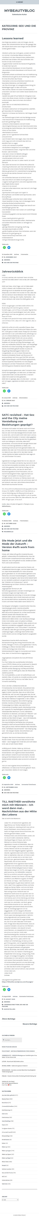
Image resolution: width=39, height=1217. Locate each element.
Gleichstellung (9, 1009)
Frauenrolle (8, 531)
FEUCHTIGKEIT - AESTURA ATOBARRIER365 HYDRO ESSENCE (18, 1051)
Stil (3, 1176)
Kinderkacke (5, 1139)
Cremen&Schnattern (11, 1004)
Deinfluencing (6, 1110)
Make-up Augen (6, 1150)
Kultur (4, 1143)
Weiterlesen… (6, 506)
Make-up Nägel (6, 1158)
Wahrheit (4, 1184)
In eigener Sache (6, 1128)
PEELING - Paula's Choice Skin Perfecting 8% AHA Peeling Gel (19, 1076)
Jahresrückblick (12, 271)
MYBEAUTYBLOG (19, 10)
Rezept (4, 1165)
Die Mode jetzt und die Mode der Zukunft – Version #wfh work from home (18, 545)
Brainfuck (5, 1102)
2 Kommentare (23, 397)
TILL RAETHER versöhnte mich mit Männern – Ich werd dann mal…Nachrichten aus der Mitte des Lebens (19, 808)
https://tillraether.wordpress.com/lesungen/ (17, 982)
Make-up (4, 1147)
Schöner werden (6, 1169)
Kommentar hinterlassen (29, 784)
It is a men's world (7, 1132)
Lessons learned (12, 38)
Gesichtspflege (6, 1121)
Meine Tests (5, 1161)
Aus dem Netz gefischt (8, 1095)
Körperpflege (6, 1136)
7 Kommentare (24, 520)
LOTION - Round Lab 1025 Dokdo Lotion (13, 1061)
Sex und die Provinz (11, 262)
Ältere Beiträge (8, 1019)
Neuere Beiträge (30, 1024)
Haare (3, 1125)
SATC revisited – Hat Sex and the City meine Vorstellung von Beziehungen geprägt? (18, 419)
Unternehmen (6, 1180)
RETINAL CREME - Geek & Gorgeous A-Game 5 (14, 1065)
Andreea (16, 254)
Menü (20, 2)
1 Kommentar (24, 254)
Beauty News (5, 1099)
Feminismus (5, 1117)
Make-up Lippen (6, 1154)
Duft (3, 1113)
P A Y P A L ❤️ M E (6, 1085)
